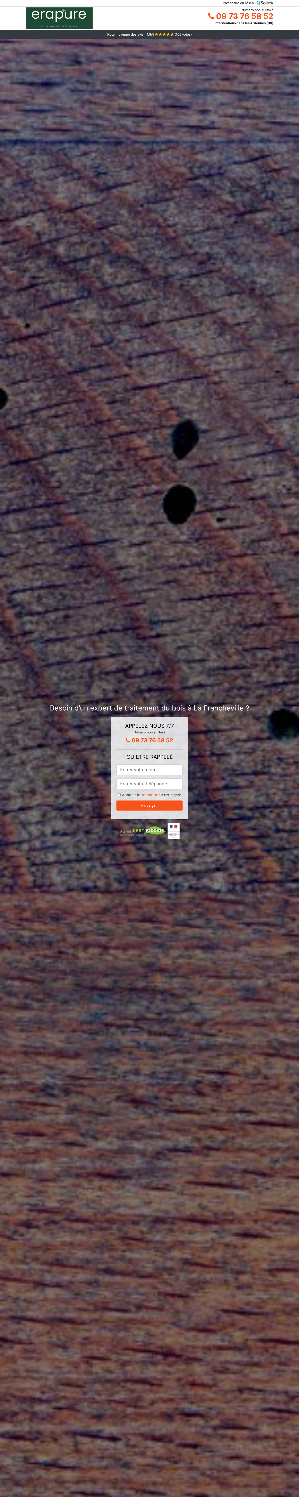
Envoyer (149, 805)
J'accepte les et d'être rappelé (151, 795)
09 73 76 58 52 (243, 16)
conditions (149, 795)
